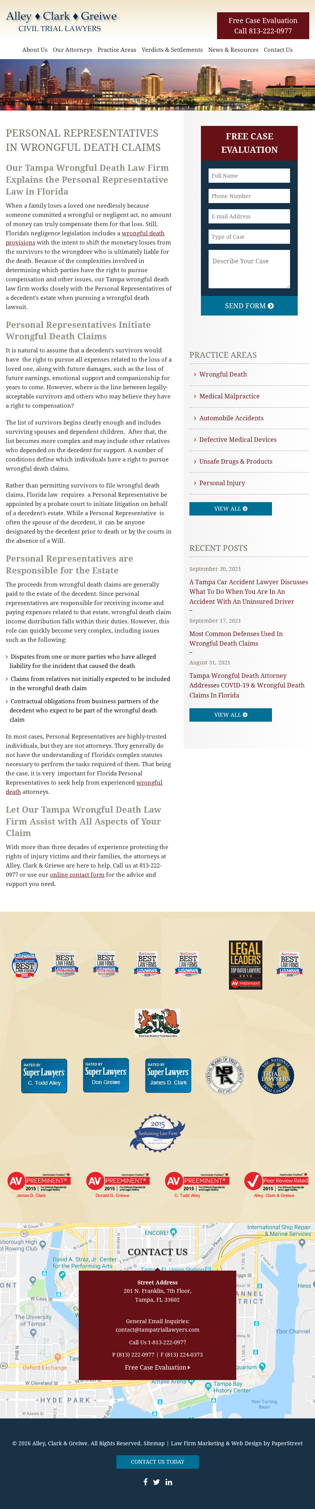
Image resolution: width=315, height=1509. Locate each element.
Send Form (246, 306)
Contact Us (278, 49)
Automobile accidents (231, 418)
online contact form (77, 874)
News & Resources (233, 49)
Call (263, 31)
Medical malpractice (229, 396)
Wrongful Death (223, 374)
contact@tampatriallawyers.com (157, 1330)
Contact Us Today (157, 1462)
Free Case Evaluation (263, 21)
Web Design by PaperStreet (267, 1443)
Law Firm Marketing (197, 1443)
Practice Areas (117, 49)
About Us (35, 49)
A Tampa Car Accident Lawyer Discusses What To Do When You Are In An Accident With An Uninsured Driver (248, 591)
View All (228, 509)
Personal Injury (222, 483)
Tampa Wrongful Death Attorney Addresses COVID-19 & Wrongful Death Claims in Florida (247, 685)
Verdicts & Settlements (172, 49)
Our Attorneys (72, 49)
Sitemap (154, 1443)
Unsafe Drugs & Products (235, 461)
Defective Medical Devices (238, 439)
